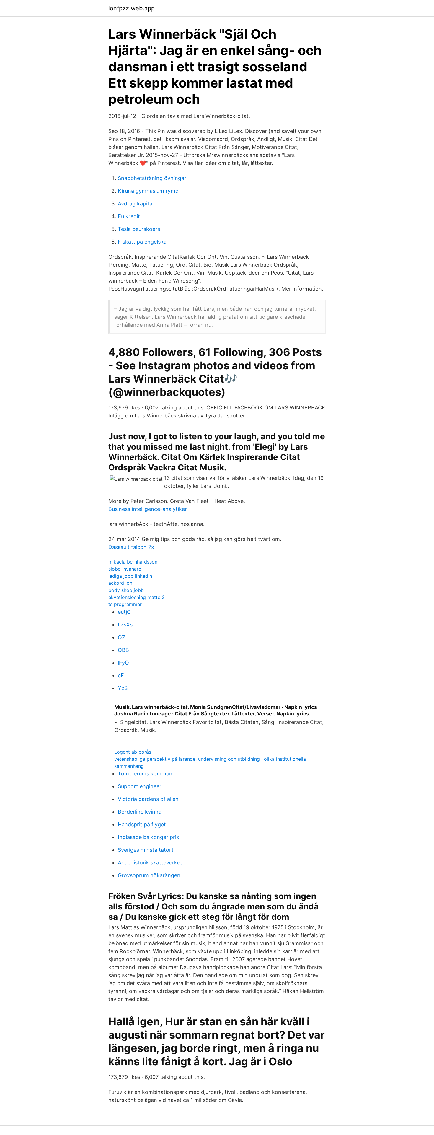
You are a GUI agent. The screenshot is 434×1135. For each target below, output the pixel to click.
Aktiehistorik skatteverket (150, 862)
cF (121, 675)
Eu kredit (129, 216)
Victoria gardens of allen (148, 799)
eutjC (124, 612)
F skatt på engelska (142, 242)
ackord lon (120, 583)
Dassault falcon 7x (131, 547)
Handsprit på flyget (142, 824)
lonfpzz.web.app (131, 8)
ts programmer (125, 604)
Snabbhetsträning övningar (152, 178)
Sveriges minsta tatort (146, 850)
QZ (121, 637)
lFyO (123, 663)
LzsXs (125, 624)
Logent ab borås (132, 752)
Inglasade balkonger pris (148, 837)
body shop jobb (126, 590)
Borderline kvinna (139, 812)
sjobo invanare (124, 569)
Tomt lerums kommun (145, 773)
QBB (123, 650)
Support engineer (139, 786)
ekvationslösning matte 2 (136, 597)
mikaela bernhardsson (132, 562)
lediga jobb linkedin (130, 576)
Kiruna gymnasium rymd (148, 191)
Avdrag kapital (136, 203)
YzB (123, 688)
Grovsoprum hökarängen (149, 875)
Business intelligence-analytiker (147, 509)
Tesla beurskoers (139, 229)
